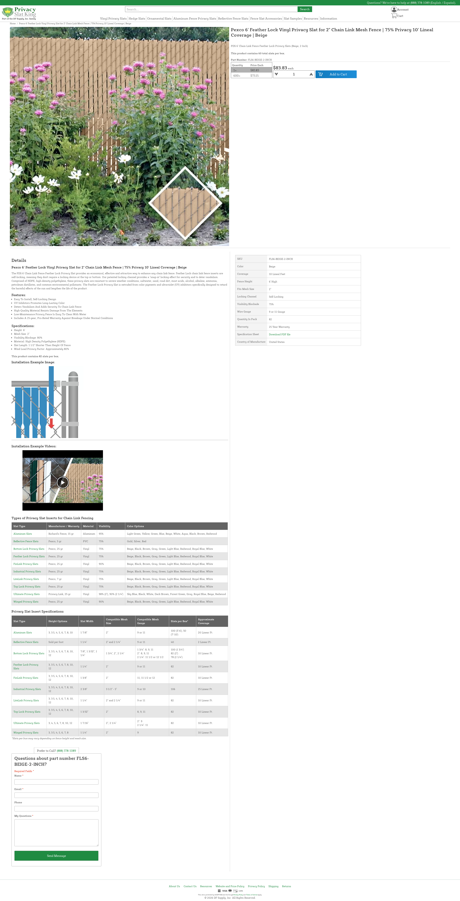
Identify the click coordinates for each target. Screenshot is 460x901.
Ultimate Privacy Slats (26, 594)
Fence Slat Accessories (266, 18)
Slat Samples (293, 18)
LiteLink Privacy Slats (26, 578)
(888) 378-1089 (66, 750)
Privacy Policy (256, 886)
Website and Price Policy (230, 886)
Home (13, 23)
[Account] (394, 9)
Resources (311, 18)
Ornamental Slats (159, 18)
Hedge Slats (137, 18)
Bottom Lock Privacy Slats (28, 548)
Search (305, 9)
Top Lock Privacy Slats (26, 586)
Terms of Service (251, 895)
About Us (174, 886)
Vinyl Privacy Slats (113, 18)
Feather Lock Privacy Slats (29, 556)
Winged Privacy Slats (25, 601)
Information (328, 18)
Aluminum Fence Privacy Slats (194, 18)
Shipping (273, 886)
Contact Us (190, 886)
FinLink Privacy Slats (25, 563)
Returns (286, 886)
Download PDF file (279, 334)
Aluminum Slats (22, 533)
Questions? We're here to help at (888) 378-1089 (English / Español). (411, 2)
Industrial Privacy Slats (27, 571)
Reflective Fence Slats (233, 18)
